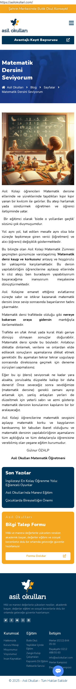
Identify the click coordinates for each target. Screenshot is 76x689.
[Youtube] (17, 620)
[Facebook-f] (11, 620)
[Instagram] (23, 620)
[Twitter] (6, 620)
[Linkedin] (29, 620)
